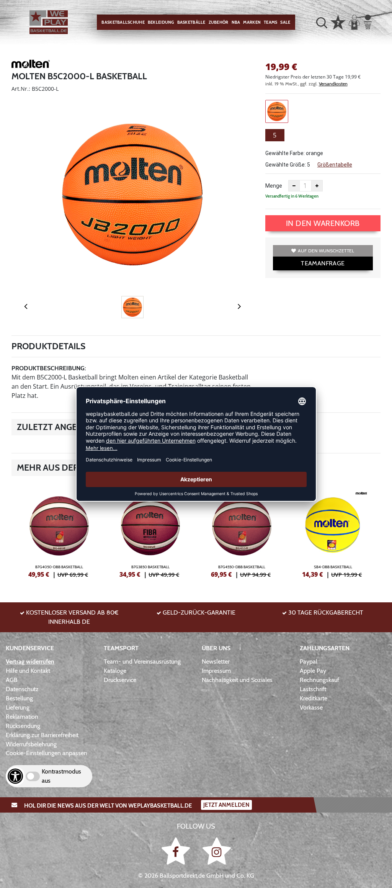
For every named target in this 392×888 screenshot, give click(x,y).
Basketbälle (191, 22)
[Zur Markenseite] (30, 65)
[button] (321, 22)
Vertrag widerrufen (30, 661)
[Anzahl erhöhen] (317, 185)
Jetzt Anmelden (226, 804)
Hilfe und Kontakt (28, 670)
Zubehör (219, 22)
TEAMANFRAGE (323, 263)
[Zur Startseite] (48, 22)
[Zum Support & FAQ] (338, 21)
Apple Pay (313, 670)
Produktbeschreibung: (48, 368)
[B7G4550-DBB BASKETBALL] (242, 531)
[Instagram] (216, 851)
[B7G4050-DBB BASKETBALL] (59, 531)
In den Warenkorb (323, 223)
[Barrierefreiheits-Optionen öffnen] (15, 776)
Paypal (308, 661)
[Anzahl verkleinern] (294, 185)
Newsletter (216, 661)
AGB (12, 680)
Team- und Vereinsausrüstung (142, 661)
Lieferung (17, 707)
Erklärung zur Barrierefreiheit (42, 735)
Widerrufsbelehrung (31, 744)
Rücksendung (23, 725)
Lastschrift (313, 689)
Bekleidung (161, 22)
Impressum (216, 670)
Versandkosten (333, 84)
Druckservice (120, 680)
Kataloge (115, 670)
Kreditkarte (313, 698)
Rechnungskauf (319, 680)
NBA (236, 22)
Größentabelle (334, 165)
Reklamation (22, 716)
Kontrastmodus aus (61, 776)
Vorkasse (311, 707)
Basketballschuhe (122, 22)
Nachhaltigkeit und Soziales (237, 680)
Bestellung (19, 698)
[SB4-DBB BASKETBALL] (333, 531)
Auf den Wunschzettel (326, 250)
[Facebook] (177, 851)
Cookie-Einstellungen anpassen (46, 753)
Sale (285, 22)
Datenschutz (22, 689)
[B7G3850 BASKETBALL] (150, 531)
